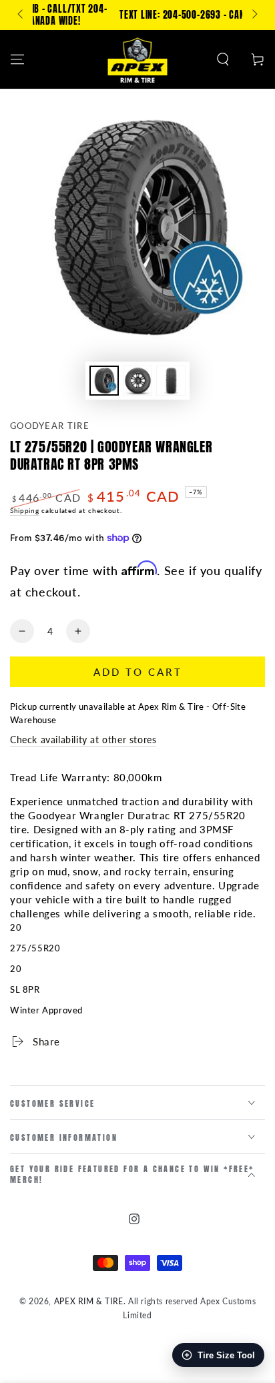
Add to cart (137, 672)
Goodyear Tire (49, 425)
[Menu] (17, 59)
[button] (223, 59)
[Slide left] (21, 15)
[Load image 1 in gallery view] (104, 381)
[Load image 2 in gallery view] (137, 381)
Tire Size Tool (226, 1355)
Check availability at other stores (83, 739)
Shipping (24, 510)
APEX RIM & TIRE (88, 1301)
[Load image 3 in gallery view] (171, 381)
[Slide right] (253, 15)
